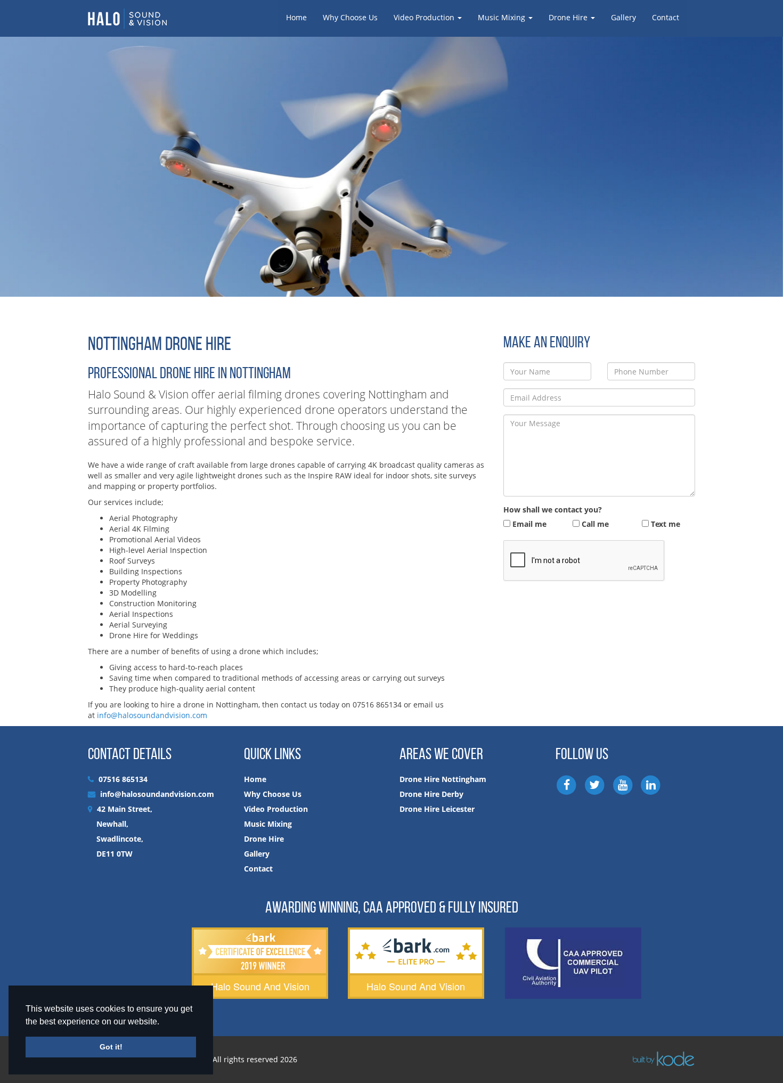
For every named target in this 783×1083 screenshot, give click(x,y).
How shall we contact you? (552, 509)
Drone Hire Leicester (437, 809)
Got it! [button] (111, 1047)
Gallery (623, 17)
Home (296, 17)
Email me (528, 524)
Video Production (425, 17)
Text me (664, 524)
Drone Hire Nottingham (442, 779)
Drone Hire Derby (431, 794)
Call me (594, 524)
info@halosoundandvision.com (152, 715)
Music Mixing (502, 17)
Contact (665, 17)
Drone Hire (569, 17)
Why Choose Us (350, 17)
